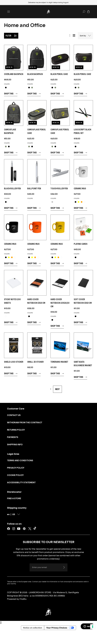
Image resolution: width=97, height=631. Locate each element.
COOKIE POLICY (15, 475)
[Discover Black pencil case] (60, 57)
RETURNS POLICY (16, 430)
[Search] (83, 11)
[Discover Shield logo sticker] (13, 345)
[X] (29, 529)
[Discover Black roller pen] (13, 172)
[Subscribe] (63, 567)
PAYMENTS (12, 437)
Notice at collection (32, 627)
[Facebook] (8, 529)
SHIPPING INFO (15, 444)
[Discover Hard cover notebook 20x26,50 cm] (60, 282)
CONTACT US (14, 415)
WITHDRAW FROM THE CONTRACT (24, 422)
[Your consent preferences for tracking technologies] (92, 626)
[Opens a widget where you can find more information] (87, 626)
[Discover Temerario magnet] (60, 345)
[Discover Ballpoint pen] (36, 172)
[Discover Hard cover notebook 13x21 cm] (36, 282)
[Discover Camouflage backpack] (13, 113)
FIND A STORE (14, 498)
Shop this (8, 93)
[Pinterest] (24, 529)
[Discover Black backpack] (36, 57)
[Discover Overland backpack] (13, 57)
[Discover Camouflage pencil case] (36, 113)
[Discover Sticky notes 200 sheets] (13, 282)
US (13, 514)
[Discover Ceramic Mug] (83, 172)
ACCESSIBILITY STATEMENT (21, 482)
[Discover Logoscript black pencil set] (83, 113)
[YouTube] (18, 529)
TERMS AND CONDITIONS (20, 460)
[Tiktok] (35, 529)
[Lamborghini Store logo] (48, 12)
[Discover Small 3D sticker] (36, 345)
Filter (8, 35)
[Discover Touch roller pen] (60, 172)
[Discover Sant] (83, 345)
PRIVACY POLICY (15, 468)
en (8, 514)
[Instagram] (13, 529)
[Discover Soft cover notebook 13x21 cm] (83, 282)
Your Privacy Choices (56, 627)
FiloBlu (23, 599)
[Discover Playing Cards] (83, 227)
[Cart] (88, 11)
